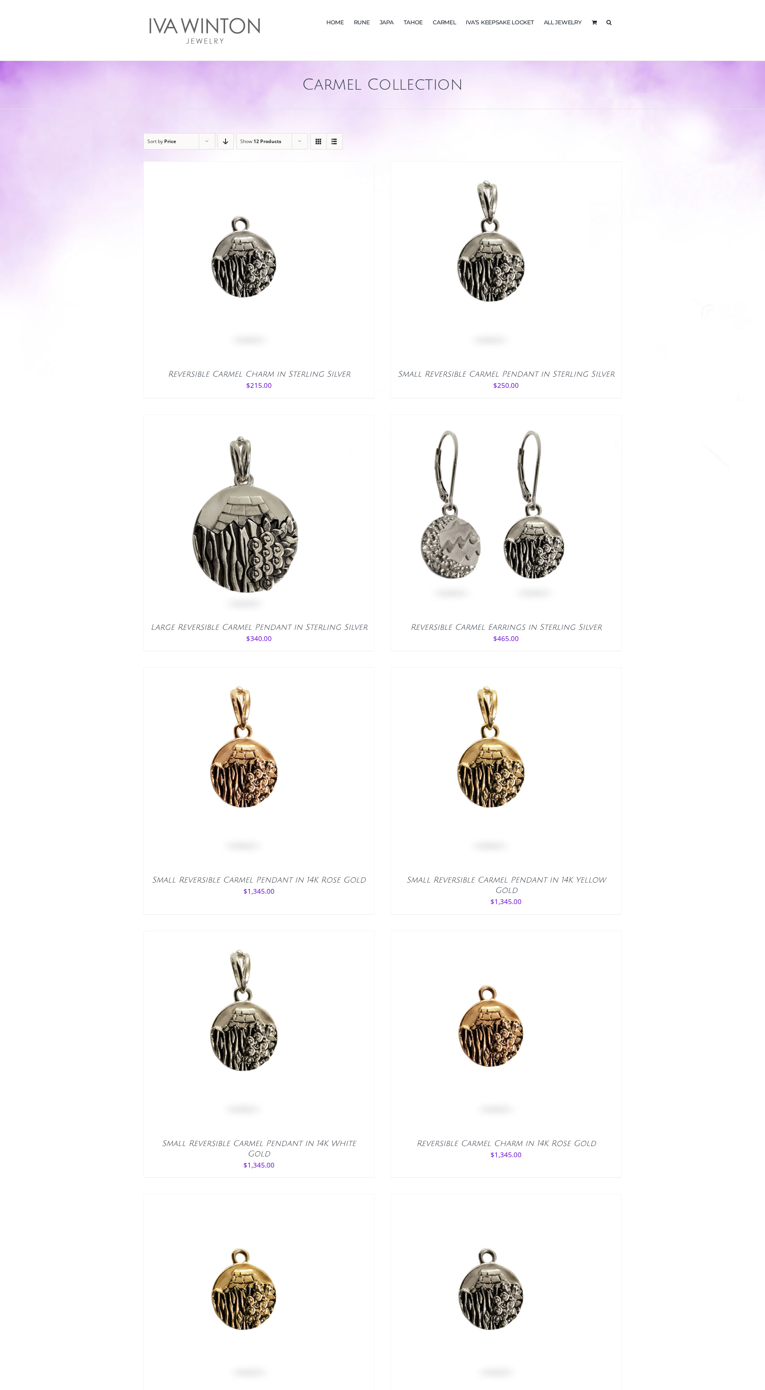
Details (267, 263)
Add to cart (226, 263)
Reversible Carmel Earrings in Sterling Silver (506, 627)
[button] (609, 21)
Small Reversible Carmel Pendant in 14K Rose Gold (259, 880)
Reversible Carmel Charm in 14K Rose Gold (506, 1143)
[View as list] (334, 141)
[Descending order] (225, 141)
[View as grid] (318, 141)
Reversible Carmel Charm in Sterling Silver (259, 374)
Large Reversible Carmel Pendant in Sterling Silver (259, 627)
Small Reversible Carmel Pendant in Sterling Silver (506, 374)
